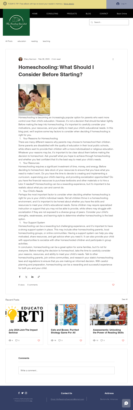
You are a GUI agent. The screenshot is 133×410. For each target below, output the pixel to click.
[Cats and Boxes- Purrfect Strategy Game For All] (66, 314)
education (22, 41)
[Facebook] (19, 393)
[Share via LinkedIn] (32, 277)
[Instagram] (26, 393)
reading (34, 41)
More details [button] (69, 4)
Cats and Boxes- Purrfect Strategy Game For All (65, 331)
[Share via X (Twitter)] (26, 277)
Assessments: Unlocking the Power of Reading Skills (108, 331)
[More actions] (113, 59)
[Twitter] (22, 393)
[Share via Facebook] (19, 277)
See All (125, 299)
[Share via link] (39, 277)
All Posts (8, 41)
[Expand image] (34, 100)
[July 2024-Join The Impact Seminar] (24, 314)
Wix (31, 401)
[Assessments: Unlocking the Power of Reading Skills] (108, 314)
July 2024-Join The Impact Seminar (23, 331)
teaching (46, 41)
